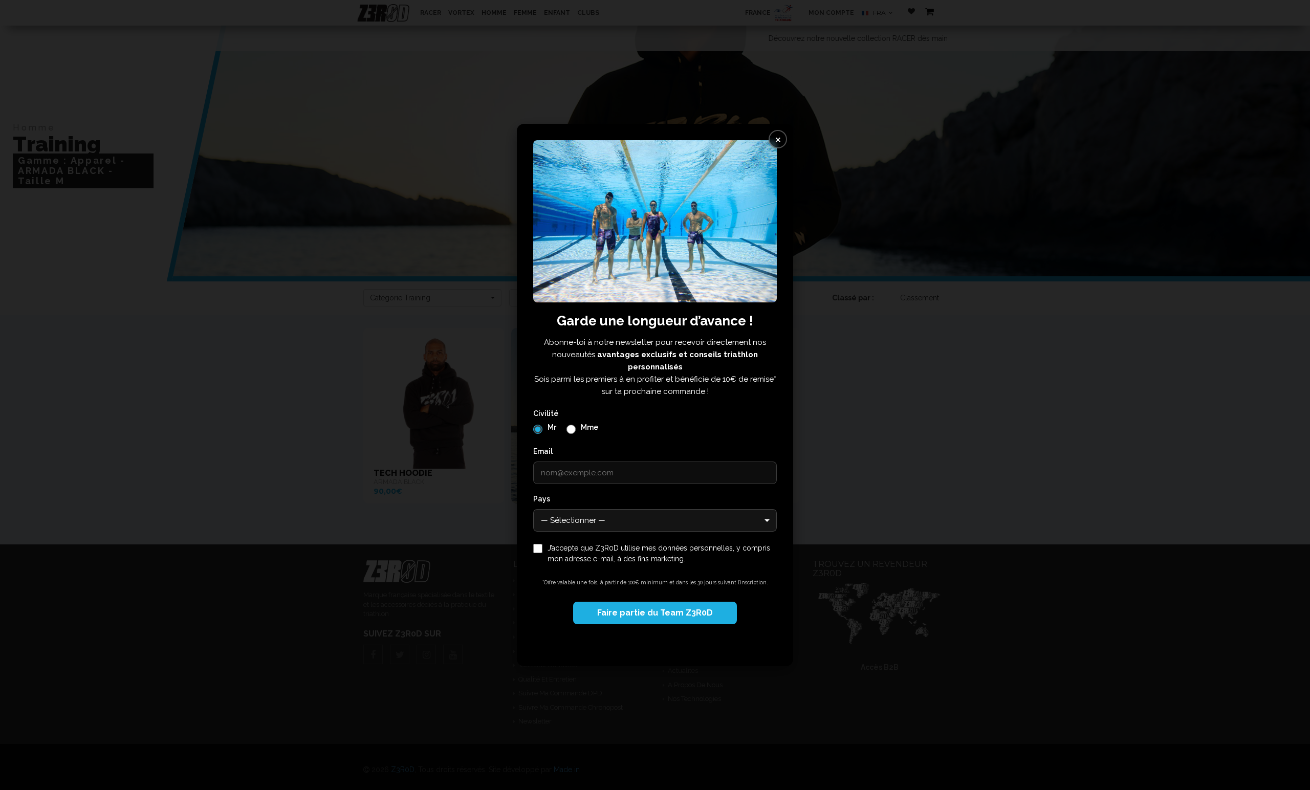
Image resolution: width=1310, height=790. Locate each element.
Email (543, 451)
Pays (541, 498)
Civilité (545, 413)
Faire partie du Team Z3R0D (655, 613)
